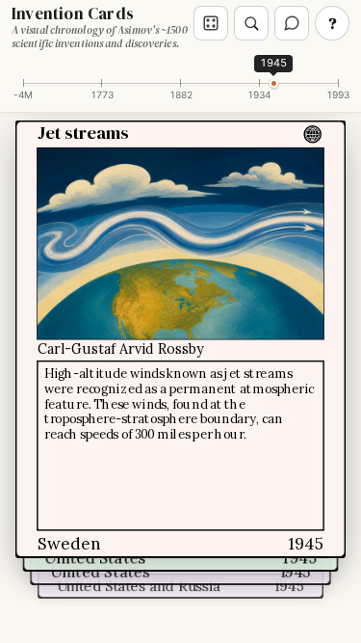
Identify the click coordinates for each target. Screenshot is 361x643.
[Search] (251, 23)
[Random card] (210, 23)
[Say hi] (291, 23)
